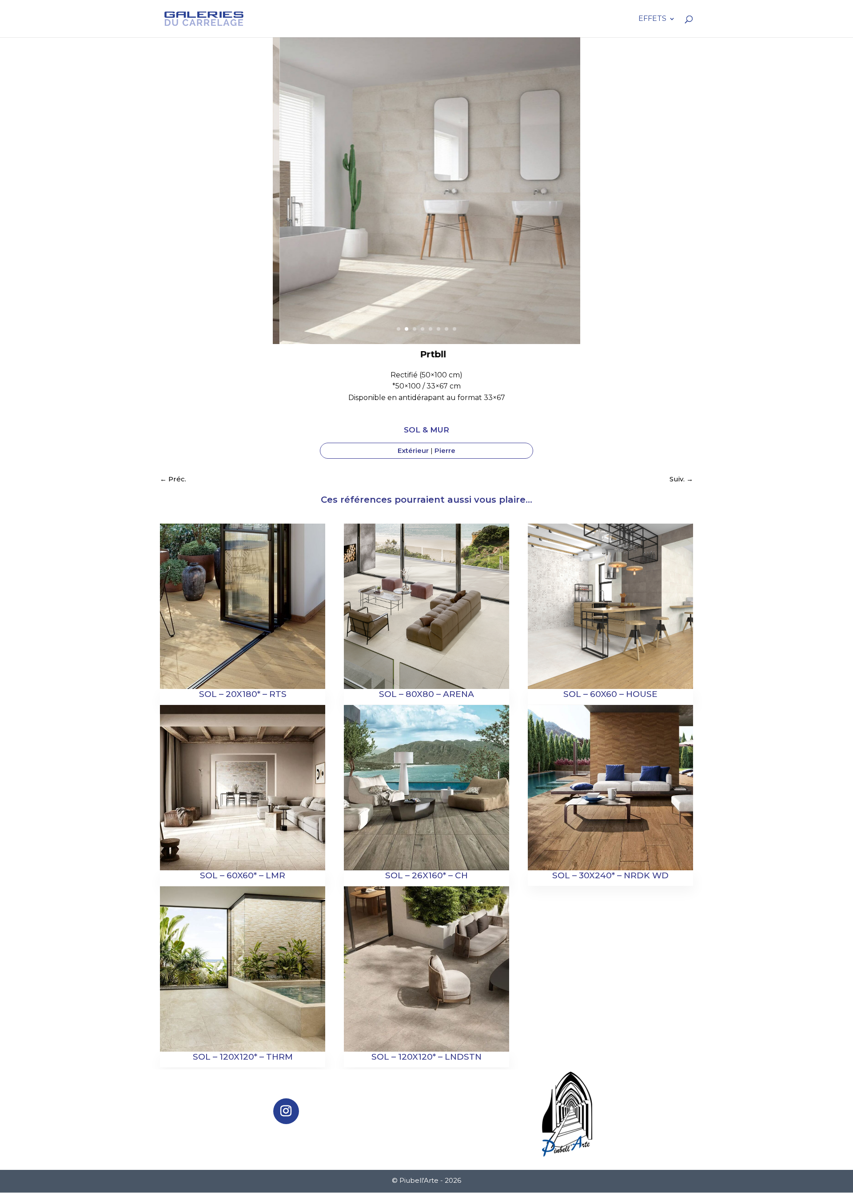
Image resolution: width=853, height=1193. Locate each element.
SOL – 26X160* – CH (426, 875)
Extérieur (413, 450)
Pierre (444, 450)
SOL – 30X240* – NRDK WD (610, 875)
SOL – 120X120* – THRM (243, 1057)
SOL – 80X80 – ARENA (426, 694)
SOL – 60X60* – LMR (242, 875)
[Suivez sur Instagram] (286, 1111)
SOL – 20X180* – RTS (243, 694)
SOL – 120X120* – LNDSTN (426, 1057)
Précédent (284, 201)
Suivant (569, 201)
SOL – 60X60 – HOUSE (610, 694)
